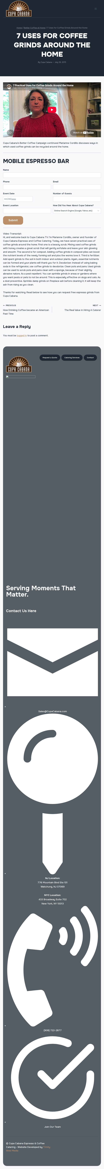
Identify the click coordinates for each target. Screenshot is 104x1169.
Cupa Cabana (46, 62)
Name (6, 170)
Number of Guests (62, 193)
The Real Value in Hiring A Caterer (82, 308)
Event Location (10, 205)
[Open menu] (95, 9)
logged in (22, 335)
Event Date (8, 193)
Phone (6, 181)
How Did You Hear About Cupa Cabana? (73, 205)
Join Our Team (52, 1126)
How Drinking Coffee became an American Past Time (26, 309)
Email (55, 181)
